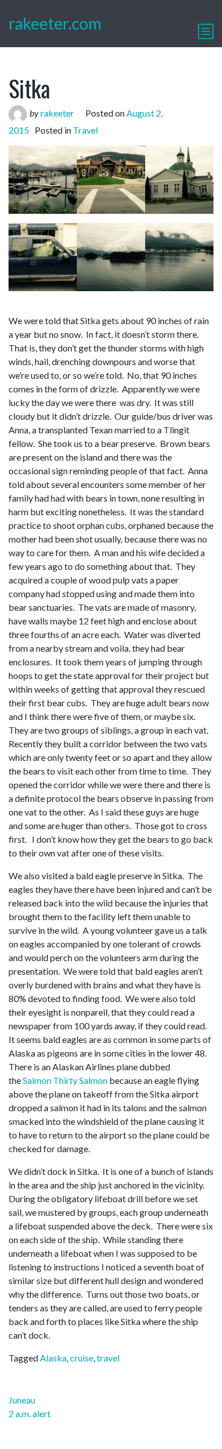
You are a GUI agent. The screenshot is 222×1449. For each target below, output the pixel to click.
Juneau (22, 1399)
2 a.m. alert (30, 1413)
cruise (81, 1357)
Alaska (53, 1357)
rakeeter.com (55, 23)
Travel (85, 130)
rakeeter (57, 112)
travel (108, 1357)
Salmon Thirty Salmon (65, 1080)
